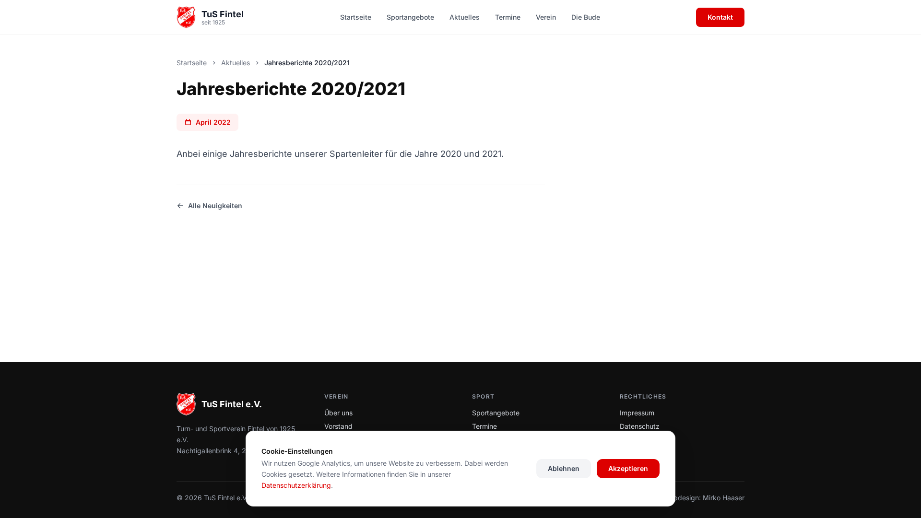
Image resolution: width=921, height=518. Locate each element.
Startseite (355, 17)
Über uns (338, 413)
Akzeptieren (628, 468)
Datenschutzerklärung (296, 485)
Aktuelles (464, 17)
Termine (507, 17)
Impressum (637, 413)
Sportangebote (410, 17)
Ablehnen (563, 468)
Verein (546, 17)
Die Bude (585, 17)
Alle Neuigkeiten (215, 205)
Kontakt (720, 17)
